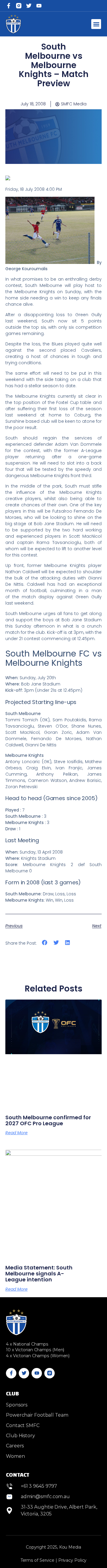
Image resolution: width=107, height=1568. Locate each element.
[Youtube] (37, 1373)
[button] (96, 24)
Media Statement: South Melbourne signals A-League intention (39, 1273)
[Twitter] (29, 5)
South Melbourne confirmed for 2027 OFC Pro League (48, 1120)
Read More (16, 1133)
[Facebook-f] (8, 5)
